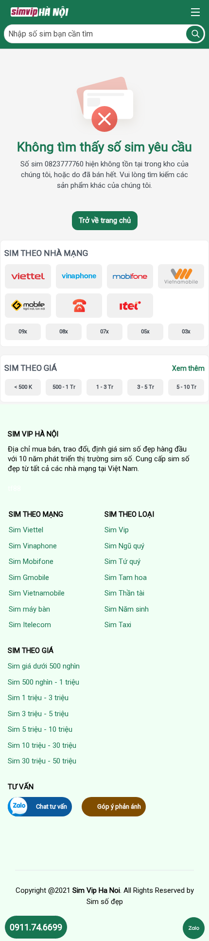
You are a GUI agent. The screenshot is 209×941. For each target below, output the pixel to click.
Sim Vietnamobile (37, 593)
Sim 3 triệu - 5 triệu (38, 713)
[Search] (195, 34)
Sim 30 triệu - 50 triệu (42, 761)
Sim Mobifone (31, 561)
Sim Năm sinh (126, 609)
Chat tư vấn (51, 806)
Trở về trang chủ (105, 220)
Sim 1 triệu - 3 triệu (38, 697)
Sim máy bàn (29, 609)
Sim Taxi (117, 624)
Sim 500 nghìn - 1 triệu (43, 682)
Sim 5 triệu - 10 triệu (40, 729)
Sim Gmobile (29, 577)
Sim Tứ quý (122, 561)
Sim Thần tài (124, 593)
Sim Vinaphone (33, 546)
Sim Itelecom (30, 624)
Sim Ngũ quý (124, 546)
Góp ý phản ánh (119, 806)
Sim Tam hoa (125, 577)
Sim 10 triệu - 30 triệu (42, 745)
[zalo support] (194, 928)
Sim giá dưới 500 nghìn (44, 666)
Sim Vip (116, 529)
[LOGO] (40, 12)
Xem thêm (188, 368)
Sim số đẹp (105, 901)
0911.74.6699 (36, 927)
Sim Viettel (26, 529)
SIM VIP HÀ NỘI (33, 434)
